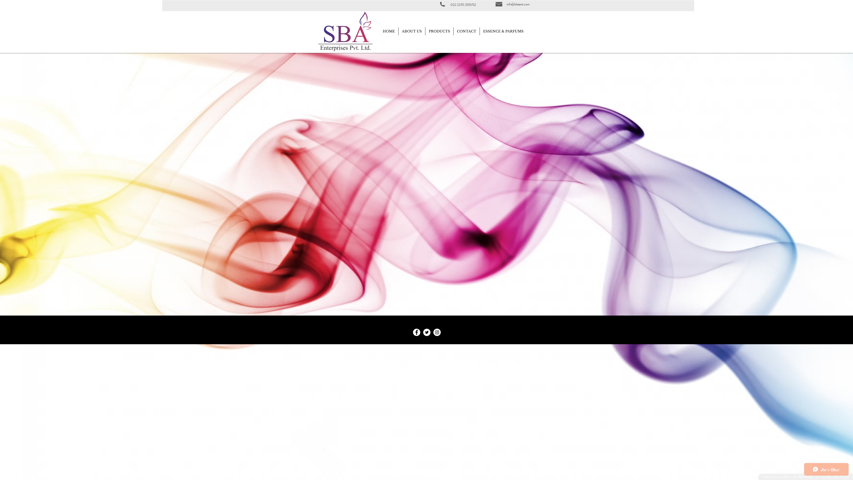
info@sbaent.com (518, 4)
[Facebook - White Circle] (416, 332)
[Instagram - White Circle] (437, 332)
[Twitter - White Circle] (426, 332)
